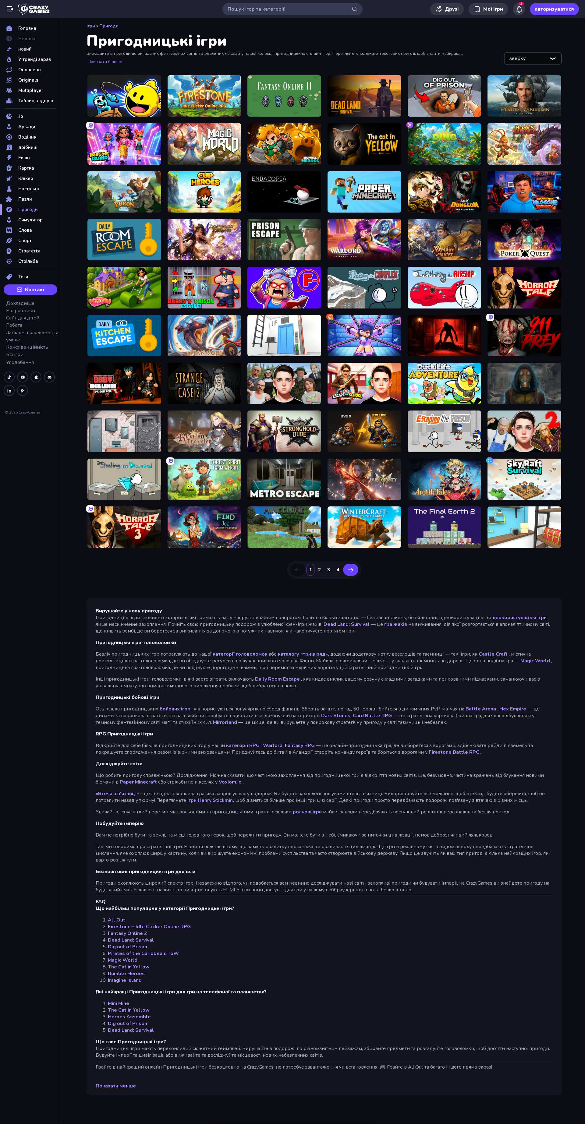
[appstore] (35, 377)
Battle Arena (481, 709)
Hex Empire (512, 709)
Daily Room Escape (277, 679)
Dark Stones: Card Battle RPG (356, 715)
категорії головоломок (240, 654)
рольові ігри (307, 812)
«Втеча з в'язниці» (117, 793)
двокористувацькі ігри (519, 617)
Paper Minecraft (138, 782)
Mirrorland (225, 722)
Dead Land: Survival (347, 624)
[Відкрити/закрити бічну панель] (9, 9)
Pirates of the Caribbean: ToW (143, 953)
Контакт (35, 289)
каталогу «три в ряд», (303, 654)
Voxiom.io (230, 782)
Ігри (91, 26)
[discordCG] (49, 377)
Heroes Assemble (129, 1016)
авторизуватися (554, 9)
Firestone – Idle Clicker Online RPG (149, 926)
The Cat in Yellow (129, 967)
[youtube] (22, 377)
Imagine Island (125, 980)
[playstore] (22, 390)
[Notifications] (519, 9)
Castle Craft (493, 654)
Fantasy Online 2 (127, 933)
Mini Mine (118, 1003)
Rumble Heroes (126, 973)
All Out (116, 920)
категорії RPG (243, 745)
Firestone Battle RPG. (455, 752)
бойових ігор (175, 709)
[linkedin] (9, 390)
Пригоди (109, 26)
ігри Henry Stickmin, (210, 800)
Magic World (535, 660)
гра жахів (395, 624)
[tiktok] (9, 377)
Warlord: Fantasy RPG (289, 745)
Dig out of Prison (127, 946)
